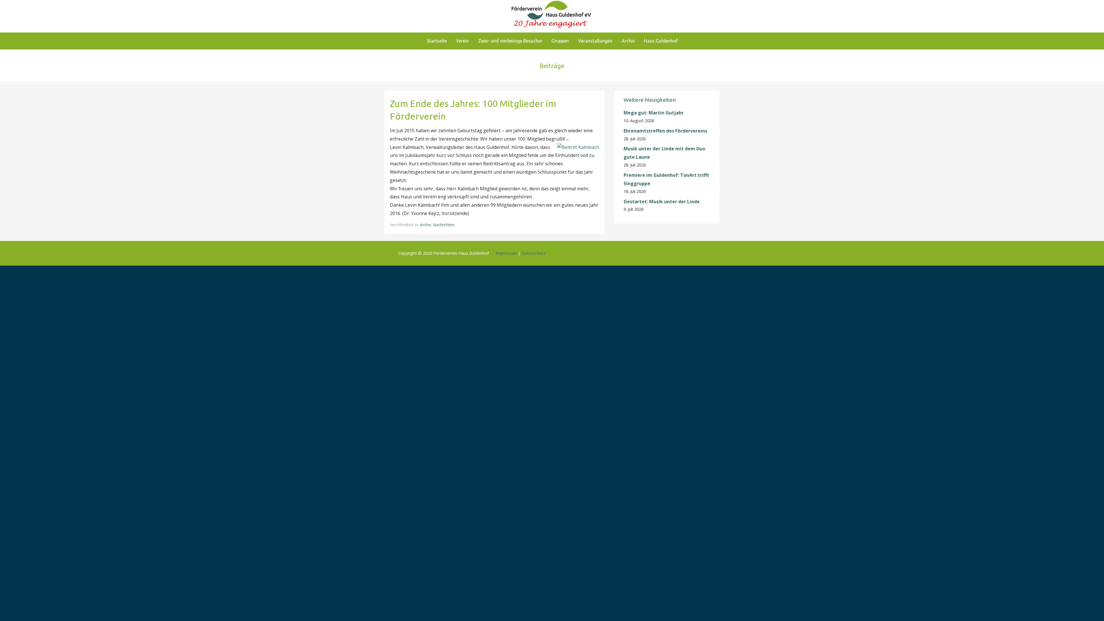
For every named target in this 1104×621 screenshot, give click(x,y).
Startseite (437, 40)
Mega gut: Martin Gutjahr (654, 113)
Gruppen (560, 40)
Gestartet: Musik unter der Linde (662, 201)
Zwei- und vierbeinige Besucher (510, 40)
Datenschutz (534, 253)
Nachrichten (444, 224)
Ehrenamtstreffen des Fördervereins (665, 131)
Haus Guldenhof (661, 40)
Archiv (628, 40)
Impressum (506, 253)
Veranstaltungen (595, 40)
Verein (462, 40)
